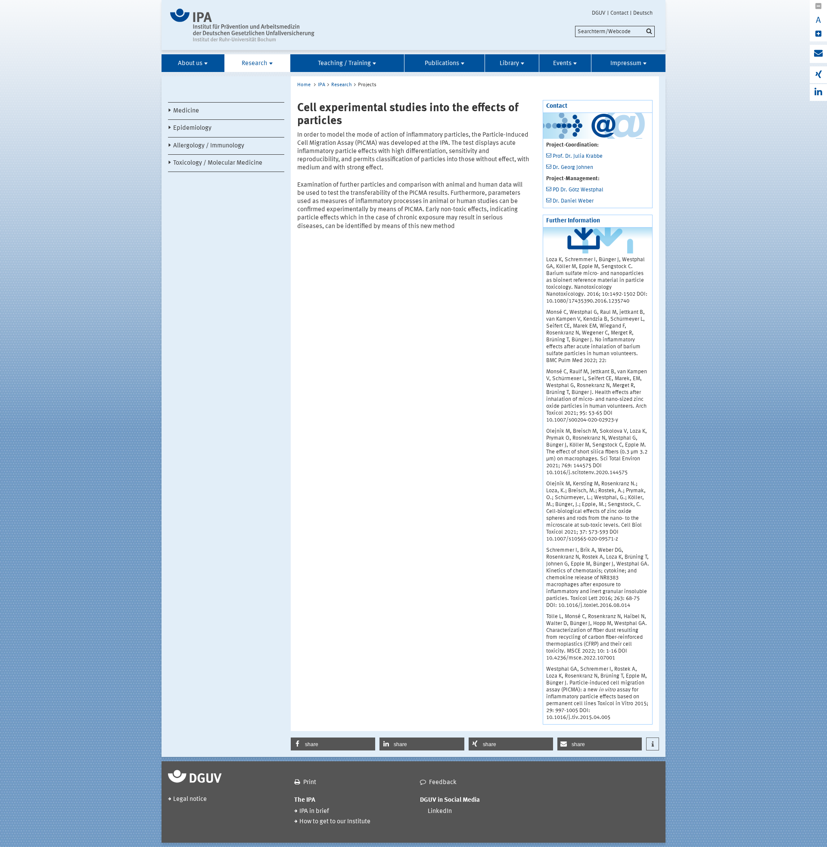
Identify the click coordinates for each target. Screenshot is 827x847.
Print (309, 782)
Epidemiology (192, 128)
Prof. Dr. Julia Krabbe (578, 156)
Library (509, 63)
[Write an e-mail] (818, 54)
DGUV (599, 13)
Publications (442, 63)
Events (562, 63)
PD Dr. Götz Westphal (578, 190)
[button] (333, 744)
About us (190, 63)
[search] (615, 31)
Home (304, 85)
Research (254, 63)
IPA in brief (314, 811)
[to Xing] (818, 74)
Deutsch (643, 13)
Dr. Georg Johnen (573, 167)
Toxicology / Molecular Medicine (217, 163)
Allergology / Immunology (208, 146)
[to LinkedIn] (818, 92)
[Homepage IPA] (242, 25)
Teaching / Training (344, 63)
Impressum (625, 63)
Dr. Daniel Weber (573, 201)
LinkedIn (440, 811)
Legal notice (190, 799)
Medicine (186, 111)
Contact (619, 13)
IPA (321, 85)
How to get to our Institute (334, 822)
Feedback (443, 782)
